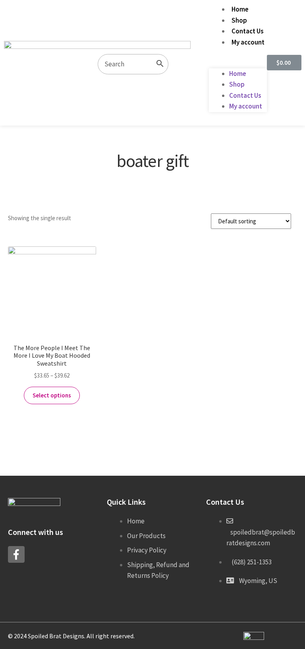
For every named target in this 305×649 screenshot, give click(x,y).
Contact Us (248, 31)
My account (248, 42)
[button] (238, 62)
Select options (52, 395)
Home (240, 9)
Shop (239, 20)
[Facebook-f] (16, 554)
